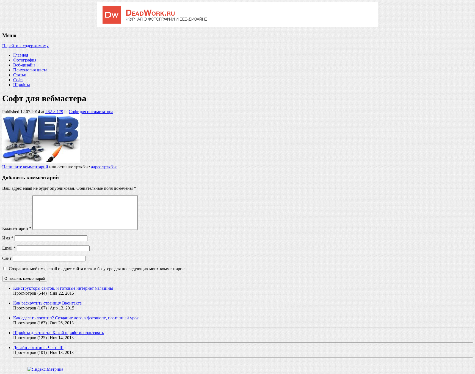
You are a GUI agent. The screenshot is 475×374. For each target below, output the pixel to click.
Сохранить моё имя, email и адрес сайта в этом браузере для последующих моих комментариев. (98, 268)
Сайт (7, 258)
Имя (7, 238)
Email (9, 248)
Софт (18, 79)
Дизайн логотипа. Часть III (38, 347)
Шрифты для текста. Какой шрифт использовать (58, 332)
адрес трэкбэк (104, 166)
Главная (20, 55)
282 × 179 (54, 111)
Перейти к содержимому (25, 45)
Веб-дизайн (24, 65)
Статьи (19, 74)
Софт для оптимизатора (91, 111)
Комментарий (16, 228)
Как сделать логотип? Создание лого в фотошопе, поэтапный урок (76, 318)
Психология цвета (30, 70)
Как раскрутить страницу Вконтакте (47, 303)
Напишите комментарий (25, 166)
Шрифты (21, 84)
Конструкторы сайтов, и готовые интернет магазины (63, 288)
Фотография (24, 60)
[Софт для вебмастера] (41, 162)
